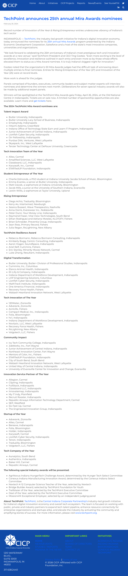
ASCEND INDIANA (108, 543)
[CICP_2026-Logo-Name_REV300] (17, 535)
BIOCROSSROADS (108, 546)
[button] (123, 7)
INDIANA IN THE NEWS (48, 549)
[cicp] (9, 4)
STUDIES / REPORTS (46, 546)
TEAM (68, 546)
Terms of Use (70, 559)
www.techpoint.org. (86, 513)
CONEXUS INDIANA (109, 549)
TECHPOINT (104, 552)
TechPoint (30, 38)
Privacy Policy (53, 559)
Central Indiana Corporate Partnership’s (65, 501)
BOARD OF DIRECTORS (78, 543)
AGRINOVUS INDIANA (110, 541)
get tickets (40, 101)
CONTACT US (72, 549)
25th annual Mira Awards (61, 41)
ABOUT (69, 541)
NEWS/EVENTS (43, 543)
